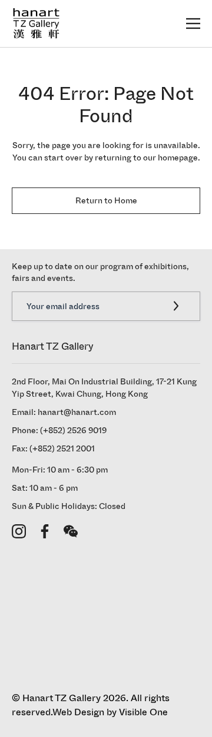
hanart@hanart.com (77, 412)
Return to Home (106, 201)
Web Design (78, 712)
